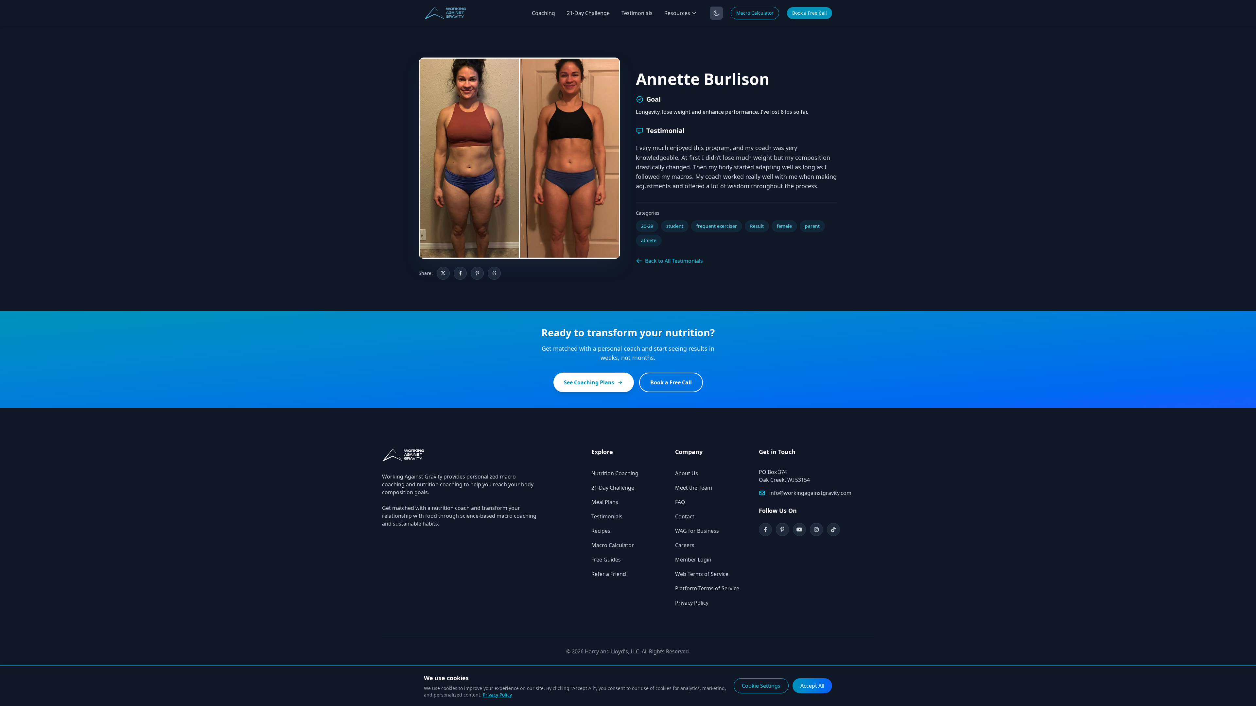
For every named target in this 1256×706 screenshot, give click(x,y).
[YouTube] (799, 529)
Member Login (693, 559)
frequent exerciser (716, 226)
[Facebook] (765, 529)
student (674, 226)
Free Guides (606, 559)
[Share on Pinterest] (477, 273)
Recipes (600, 530)
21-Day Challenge (588, 13)
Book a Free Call (809, 13)
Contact (684, 516)
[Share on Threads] (494, 273)
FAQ (680, 502)
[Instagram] (816, 529)
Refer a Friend (608, 574)
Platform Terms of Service (707, 588)
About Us (686, 473)
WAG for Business (697, 530)
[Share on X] (443, 273)
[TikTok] (833, 529)
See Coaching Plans (589, 382)
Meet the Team (693, 487)
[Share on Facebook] (460, 273)
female (784, 226)
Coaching (543, 13)
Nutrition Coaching (614, 473)
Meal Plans (604, 502)
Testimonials (637, 13)
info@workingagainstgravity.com (810, 492)
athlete (648, 240)
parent (812, 226)
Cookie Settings (761, 685)
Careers (684, 545)
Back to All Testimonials (674, 260)
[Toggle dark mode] (716, 13)
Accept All (812, 685)
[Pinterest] (782, 529)
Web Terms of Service (701, 574)
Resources (677, 13)
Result (757, 226)
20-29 (647, 226)
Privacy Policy (691, 602)
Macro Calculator (755, 13)
